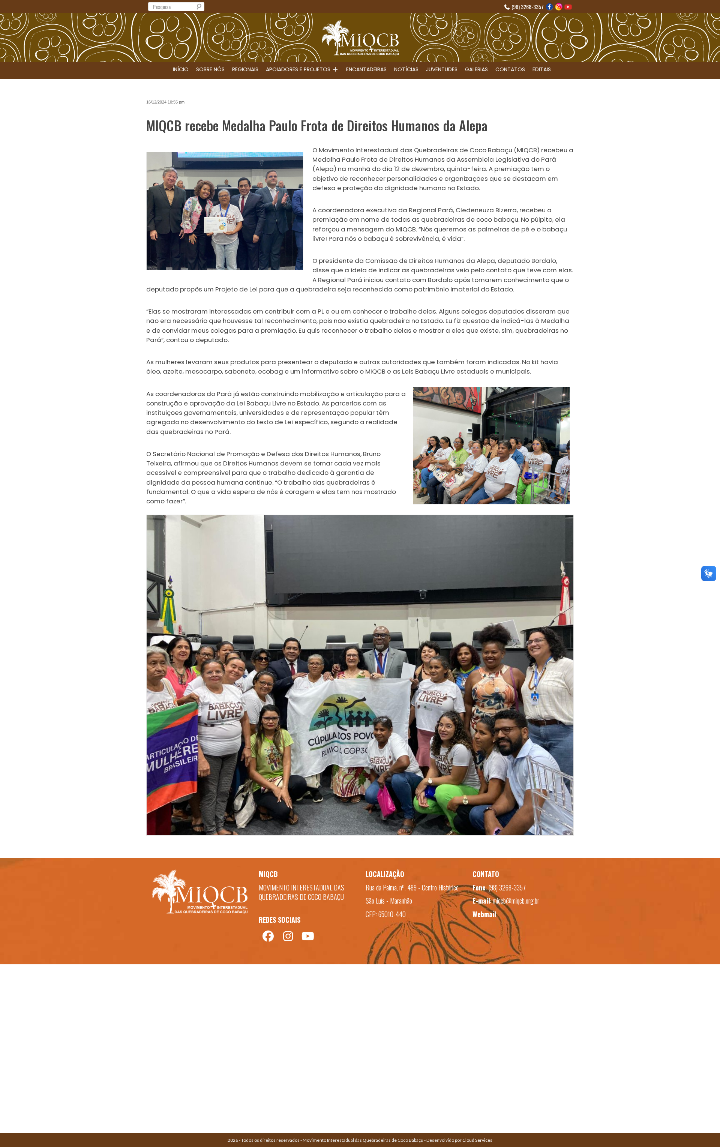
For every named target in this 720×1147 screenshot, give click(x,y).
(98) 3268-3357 (527, 7)
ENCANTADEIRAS (366, 69)
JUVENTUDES (442, 69)
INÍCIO (181, 69)
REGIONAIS (245, 69)
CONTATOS (510, 69)
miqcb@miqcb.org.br (516, 900)
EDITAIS (541, 69)
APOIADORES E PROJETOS (299, 69)
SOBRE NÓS (210, 69)
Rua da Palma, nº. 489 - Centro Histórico (412, 887)
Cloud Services (477, 1140)
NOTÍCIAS (406, 69)
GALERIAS (476, 69)
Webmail (484, 914)
